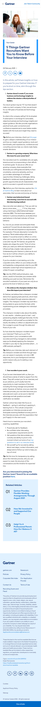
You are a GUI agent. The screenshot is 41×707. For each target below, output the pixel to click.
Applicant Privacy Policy (10, 688)
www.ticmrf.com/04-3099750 (16, 659)
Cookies (5, 684)
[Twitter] (10, 73)
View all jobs (20, 704)
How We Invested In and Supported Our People (23, 511)
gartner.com (7, 570)
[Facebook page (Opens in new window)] (15, 673)
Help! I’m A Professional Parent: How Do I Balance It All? (23, 528)
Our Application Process (26, 579)
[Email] (20, 73)
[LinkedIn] (15, 73)
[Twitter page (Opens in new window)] (9, 673)
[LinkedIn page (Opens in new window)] (20, 673)
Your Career (10, 43)
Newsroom (24, 570)
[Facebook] (5, 73)
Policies (6, 574)
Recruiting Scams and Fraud (11, 590)
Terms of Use (25, 585)
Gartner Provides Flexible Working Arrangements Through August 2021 (24, 494)
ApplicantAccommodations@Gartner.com (16, 632)
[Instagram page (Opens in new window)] (32, 673)
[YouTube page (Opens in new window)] (26, 673)
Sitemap (5, 693)
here (13, 476)
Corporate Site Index (10, 578)
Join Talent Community (32, 4)
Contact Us (7, 585)
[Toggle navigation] (3, 3)
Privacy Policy (25, 574)
